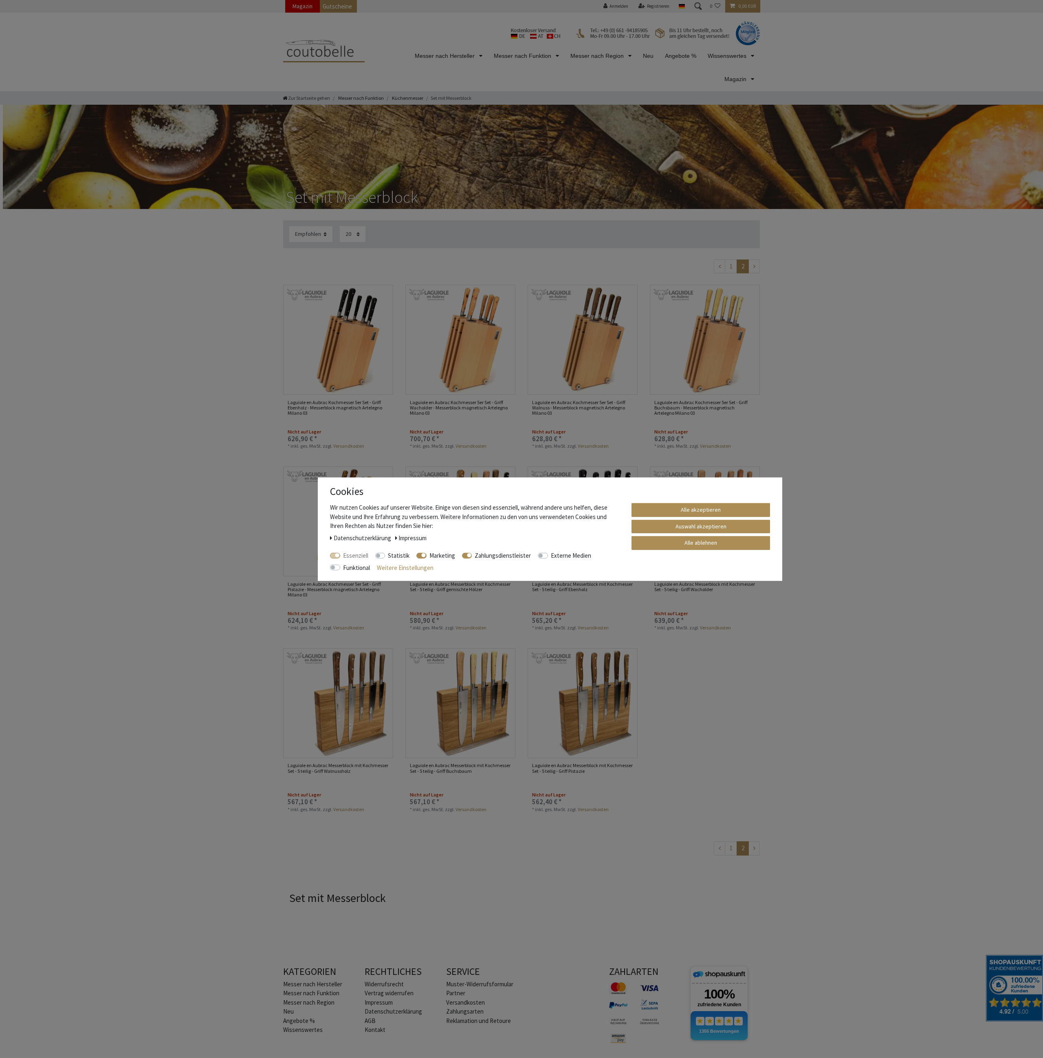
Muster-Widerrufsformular (479, 984)
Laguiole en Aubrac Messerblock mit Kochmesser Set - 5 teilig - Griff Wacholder (704, 586)
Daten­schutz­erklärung (393, 1011)
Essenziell (355, 555)
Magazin (302, 6)
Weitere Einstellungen (405, 567)
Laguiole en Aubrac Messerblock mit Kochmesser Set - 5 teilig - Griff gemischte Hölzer (460, 586)
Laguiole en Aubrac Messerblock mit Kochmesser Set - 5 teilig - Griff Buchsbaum (460, 768)
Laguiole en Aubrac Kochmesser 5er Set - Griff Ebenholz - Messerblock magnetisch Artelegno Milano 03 (335, 408)
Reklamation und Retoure (478, 1021)
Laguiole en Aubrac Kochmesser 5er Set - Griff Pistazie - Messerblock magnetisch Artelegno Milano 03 (334, 589)
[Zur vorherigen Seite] (719, 267)
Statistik (398, 555)
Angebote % (680, 56)
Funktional (356, 567)
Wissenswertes (728, 56)
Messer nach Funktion (523, 56)
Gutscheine (337, 6)
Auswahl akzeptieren (701, 526)
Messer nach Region (597, 56)
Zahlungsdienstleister (503, 555)
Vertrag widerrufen (389, 993)
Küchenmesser (407, 98)
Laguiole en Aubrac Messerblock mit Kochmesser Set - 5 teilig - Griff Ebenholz (582, 586)
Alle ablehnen (700, 542)
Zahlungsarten (465, 1011)
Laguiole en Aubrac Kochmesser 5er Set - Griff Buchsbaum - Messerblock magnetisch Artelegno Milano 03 (701, 408)
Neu (648, 56)
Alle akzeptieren (701, 509)
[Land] (681, 6)
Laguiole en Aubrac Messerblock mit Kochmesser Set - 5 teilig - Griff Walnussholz (338, 768)
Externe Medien (571, 555)
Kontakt (375, 1030)
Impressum (379, 1002)
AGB (370, 1021)
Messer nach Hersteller (445, 56)
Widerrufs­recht (384, 984)
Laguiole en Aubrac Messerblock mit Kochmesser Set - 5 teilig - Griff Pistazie (582, 768)
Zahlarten (633, 971)
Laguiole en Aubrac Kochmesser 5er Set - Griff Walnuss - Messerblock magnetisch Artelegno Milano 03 (578, 408)
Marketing (442, 555)
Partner (455, 993)
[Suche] (697, 6)
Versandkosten (348, 446)
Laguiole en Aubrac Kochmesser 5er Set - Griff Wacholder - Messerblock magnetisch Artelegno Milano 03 (459, 408)
